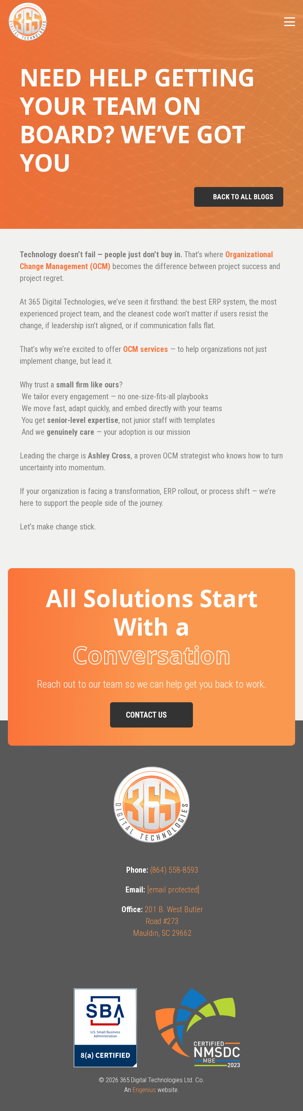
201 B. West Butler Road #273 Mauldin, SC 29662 (168, 921)
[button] (289, 21)
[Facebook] (108, 961)
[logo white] (27, 21)
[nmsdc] (197, 1027)
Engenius (144, 1090)
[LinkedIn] (195, 961)
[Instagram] (151, 961)
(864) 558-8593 (174, 870)
